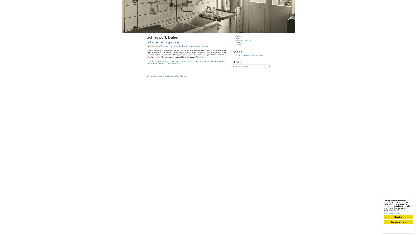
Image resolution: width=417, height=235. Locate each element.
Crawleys (190, 61)
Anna (173, 61)
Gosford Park (209, 61)
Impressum (239, 42)
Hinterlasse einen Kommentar (198, 46)
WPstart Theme (180, 76)
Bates (178, 61)
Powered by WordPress (164, 76)
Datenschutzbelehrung (243, 40)
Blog (237, 38)
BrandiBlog (151, 3)
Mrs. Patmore (169, 63)
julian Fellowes (220, 61)
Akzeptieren (398, 217)
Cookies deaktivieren (398, 222)
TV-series (178, 63)
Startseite (239, 36)
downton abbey (199, 61)
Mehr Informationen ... (393, 213)
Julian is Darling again (163, 42)
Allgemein (158, 61)
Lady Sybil (150, 63)
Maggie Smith (159, 63)
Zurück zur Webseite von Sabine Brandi (249, 55)
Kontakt (238, 45)
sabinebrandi (182, 46)
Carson (183, 61)
